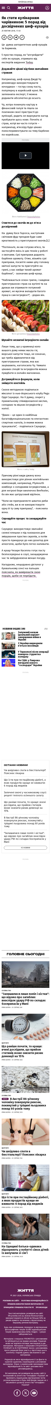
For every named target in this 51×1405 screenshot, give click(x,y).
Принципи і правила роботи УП (19, 1307)
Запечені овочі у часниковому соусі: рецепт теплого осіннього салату (25, 794)
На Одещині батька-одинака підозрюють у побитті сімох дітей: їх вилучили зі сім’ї (25, 1250)
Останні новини (16, 765)
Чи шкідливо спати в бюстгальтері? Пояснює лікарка (25, 772)
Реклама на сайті (11, 1301)
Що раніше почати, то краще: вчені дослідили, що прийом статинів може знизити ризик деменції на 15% (25, 806)
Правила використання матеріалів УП (25, 1304)
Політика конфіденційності (34, 1301)
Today (29, 62)
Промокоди (41, 1307)
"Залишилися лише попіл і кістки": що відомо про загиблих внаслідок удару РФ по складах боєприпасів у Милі (25, 837)
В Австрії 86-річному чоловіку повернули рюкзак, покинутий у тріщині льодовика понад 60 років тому (24, 822)
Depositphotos (33, 217)
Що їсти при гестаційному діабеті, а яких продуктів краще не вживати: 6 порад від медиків (25, 782)
